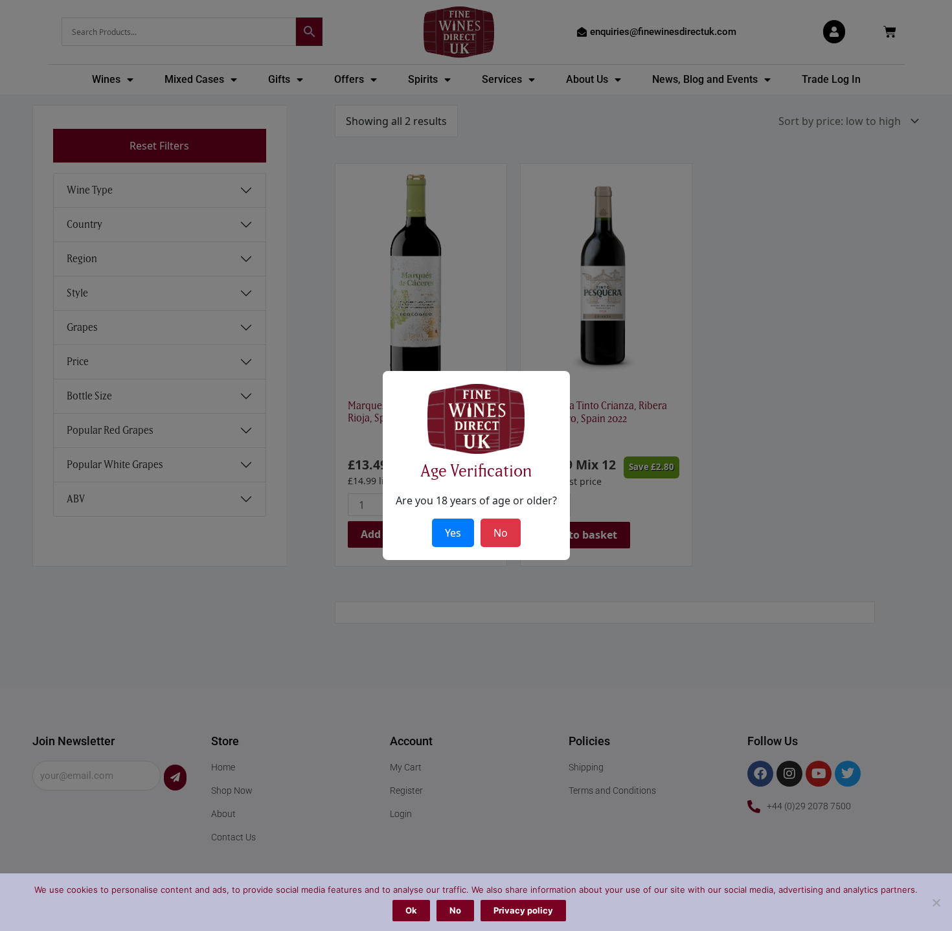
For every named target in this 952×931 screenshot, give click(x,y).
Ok (411, 910)
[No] (935, 902)
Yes (453, 533)
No (455, 910)
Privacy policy (523, 910)
